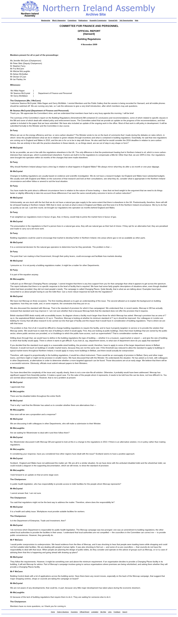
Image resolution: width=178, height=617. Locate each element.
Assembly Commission (98, 20)
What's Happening (59, 20)
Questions (74, 612)
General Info (113, 20)
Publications (83, 20)
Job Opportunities (126, 20)
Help (136, 20)
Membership (45, 20)
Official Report (84, 612)
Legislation (94, 612)
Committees (72, 20)
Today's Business (63, 612)
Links (110, 612)
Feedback (117, 612)
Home (53, 612)
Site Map (103, 612)
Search (124, 612)
